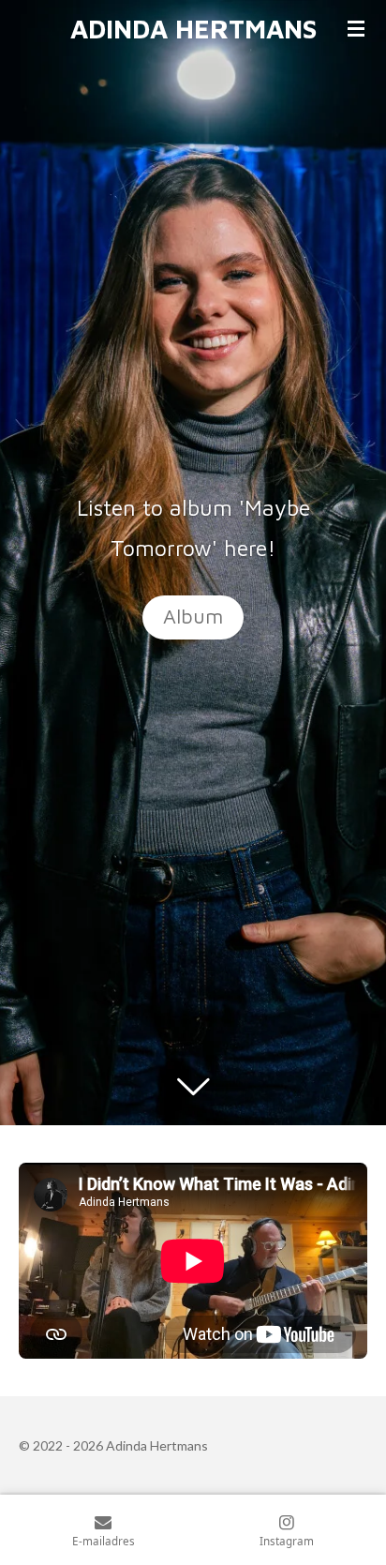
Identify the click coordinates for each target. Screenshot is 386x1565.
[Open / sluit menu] (356, 28)
